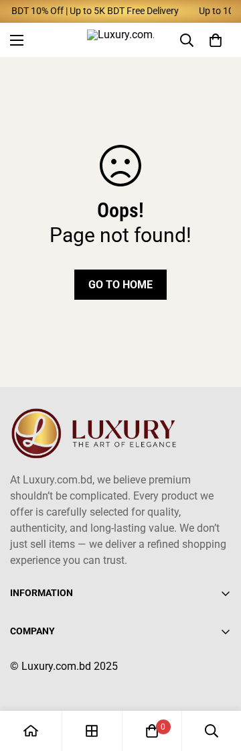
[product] (31, 731)
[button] (215, 39)
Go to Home (120, 284)
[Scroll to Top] (217, 680)
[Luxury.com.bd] (120, 40)
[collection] (91, 731)
